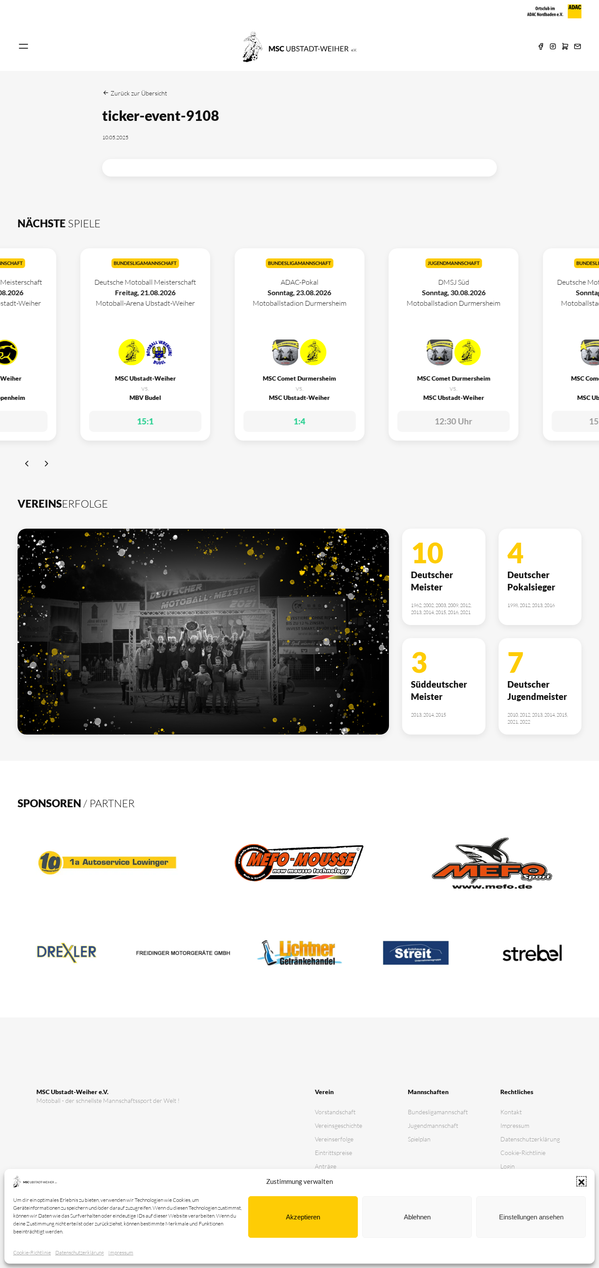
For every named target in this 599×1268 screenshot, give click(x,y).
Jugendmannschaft (433, 1125)
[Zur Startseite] (299, 46)
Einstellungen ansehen (531, 1217)
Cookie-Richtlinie (32, 1252)
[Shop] (565, 46)
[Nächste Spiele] (46, 464)
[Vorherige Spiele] (27, 464)
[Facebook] (541, 46)
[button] (581, 1181)
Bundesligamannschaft (438, 1112)
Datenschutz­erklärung (79, 1252)
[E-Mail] (577, 46)
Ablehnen (417, 1217)
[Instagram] (553, 46)
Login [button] (507, 1166)
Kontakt (511, 1112)
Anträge (325, 1166)
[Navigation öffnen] (24, 46)
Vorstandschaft (335, 1112)
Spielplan (419, 1139)
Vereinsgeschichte (338, 1125)
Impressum (120, 1252)
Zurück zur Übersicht (138, 93)
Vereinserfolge (334, 1139)
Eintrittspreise (333, 1152)
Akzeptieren (303, 1217)
